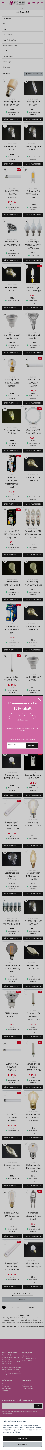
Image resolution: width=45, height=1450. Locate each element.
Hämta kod (32, 745)
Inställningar (22, 1444)
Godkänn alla (22, 1438)
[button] (40, 699)
